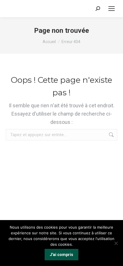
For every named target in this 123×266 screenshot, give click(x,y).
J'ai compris (61, 254)
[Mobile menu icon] (111, 8)
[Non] (116, 243)
